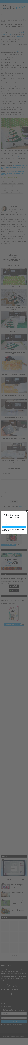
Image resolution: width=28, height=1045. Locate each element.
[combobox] (14, 524)
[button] (24, 524)
